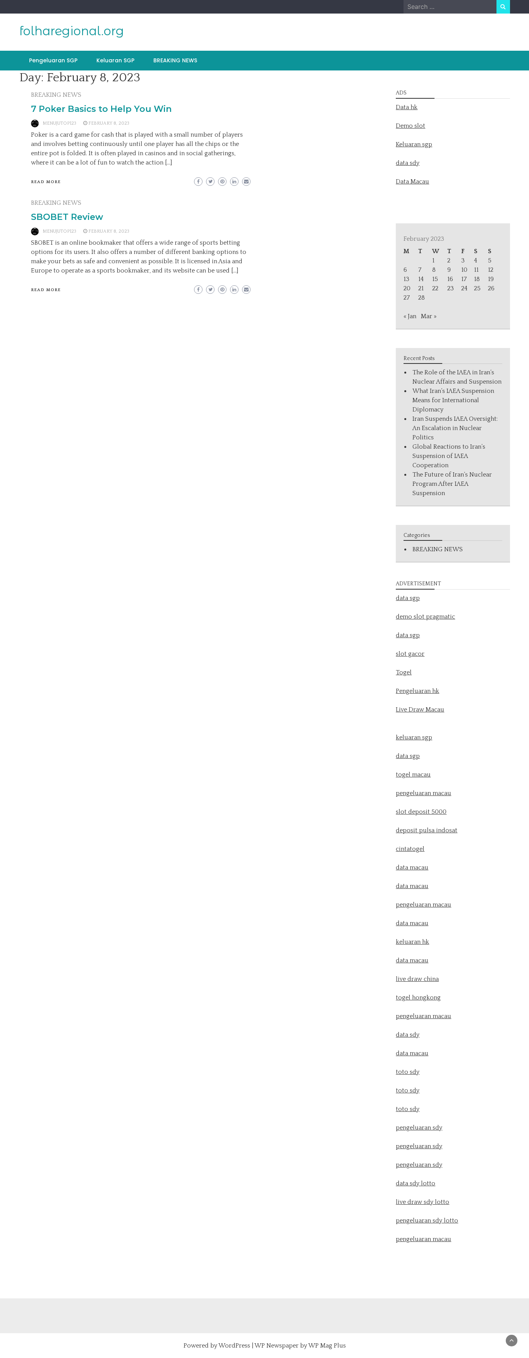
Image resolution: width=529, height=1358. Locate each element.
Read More (46, 182)
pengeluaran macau (423, 1239)
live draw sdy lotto (422, 1202)
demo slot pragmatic (425, 616)
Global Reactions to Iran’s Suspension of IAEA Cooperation (448, 456)
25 (477, 288)
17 (464, 279)
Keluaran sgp (414, 144)
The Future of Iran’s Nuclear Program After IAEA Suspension (452, 484)
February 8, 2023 (108, 123)
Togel (404, 672)
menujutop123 (59, 123)
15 (435, 279)
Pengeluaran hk (417, 691)
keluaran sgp (414, 737)
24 (464, 288)
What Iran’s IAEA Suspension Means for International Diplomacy (453, 400)
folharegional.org (71, 31)
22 (435, 288)
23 (450, 288)
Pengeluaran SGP (53, 60)
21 (421, 288)
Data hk (406, 107)
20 (407, 288)
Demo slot (410, 125)
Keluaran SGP (115, 60)
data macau (412, 923)
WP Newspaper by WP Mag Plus (300, 1345)
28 (421, 297)
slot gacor (410, 653)
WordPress (234, 1345)
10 (464, 269)
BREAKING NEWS (175, 60)
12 (490, 269)
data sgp (408, 598)
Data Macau (412, 181)
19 (491, 279)
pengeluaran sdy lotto (427, 1220)
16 (450, 279)
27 (407, 297)
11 (476, 269)
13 (406, 279)
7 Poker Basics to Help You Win (101, 109)
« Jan (410, 316)
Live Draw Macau (420, 709)
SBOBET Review (67, 217)
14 (421, 279)
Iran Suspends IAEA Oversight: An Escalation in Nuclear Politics (455, 428)
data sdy (407, 162)
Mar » (428, 316)
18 (477, 279)
